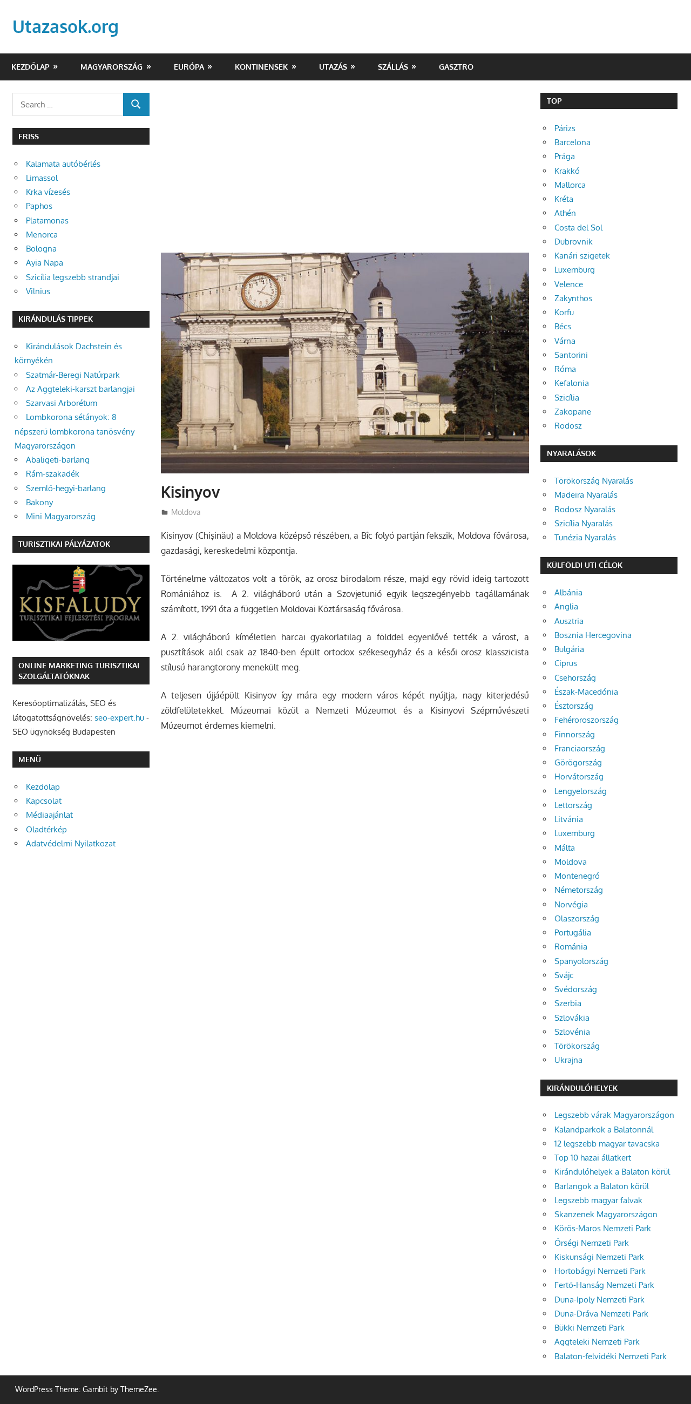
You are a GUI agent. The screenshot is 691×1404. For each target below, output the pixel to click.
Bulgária (569, 649)
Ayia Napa (44, 262)
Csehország (575, 678)
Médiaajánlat (49, 815)
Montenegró (577, 876)
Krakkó (567, 171)
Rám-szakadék (52, 474)
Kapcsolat (44, 801)
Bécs (562, 326)
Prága (564, 156)
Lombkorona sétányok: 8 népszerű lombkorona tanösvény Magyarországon (74, 431)
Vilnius (38, 291)
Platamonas (47, 220)
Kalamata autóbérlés (63, 164)
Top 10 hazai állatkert (592, 1157)
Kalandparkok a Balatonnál (603, 1129)
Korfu (564, 312)
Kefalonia (571, 383)
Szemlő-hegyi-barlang (66, 488)
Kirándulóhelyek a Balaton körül (612, 1171)
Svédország (575, 989)
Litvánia (568, 819)
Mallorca (570, 185)
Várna (564, 341)
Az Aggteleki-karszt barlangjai (80, 389)
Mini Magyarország (61, 516)
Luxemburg (574, 269)
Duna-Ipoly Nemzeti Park (599, 1299)
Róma (565, 369)
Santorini (571, 355)
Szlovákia (572, 1018)
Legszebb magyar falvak (598, 1200)
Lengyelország (580, 791)
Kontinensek (261, 66)
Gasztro (456, 66)
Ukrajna (568, 1060)
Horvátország (579, 776)
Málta (564, 848)
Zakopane (572, 411)
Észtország (573, 706)
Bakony (39, 502)
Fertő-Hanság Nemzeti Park (604, 1285)
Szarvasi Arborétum (61, 403)
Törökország (577, 1046)
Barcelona (572, 142)
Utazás (333, 66)
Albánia (568, 592)
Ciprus (565, 663)
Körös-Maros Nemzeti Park (602, 1228)
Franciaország (579, 748)
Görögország (578, 762)
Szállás (393, 66)
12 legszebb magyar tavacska (607, 1143)
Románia (570, 946)
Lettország (573, 805)
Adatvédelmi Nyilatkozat (71, 843)
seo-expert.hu (119, 718)
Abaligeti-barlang (58, 460)
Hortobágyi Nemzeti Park (600, 1271)
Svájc (563, 975)
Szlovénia (572, 1032)
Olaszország (576, 918)
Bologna (41, 248)
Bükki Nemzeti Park (589, 1327)
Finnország (574, 734)
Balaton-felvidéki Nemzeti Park (610, 1356)
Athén (565, 213)
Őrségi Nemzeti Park (591, 1243)
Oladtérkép (46, 829)
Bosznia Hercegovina (593, 635)
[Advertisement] (345, 172)
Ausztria (569, 621)
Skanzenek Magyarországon (606, 1214)
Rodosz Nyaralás (584, 509)
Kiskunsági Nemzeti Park (599, 1257)
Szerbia (567, 1003)
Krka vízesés (48, 192)
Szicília (566, 397)
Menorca (42, 234)
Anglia (566, 606)
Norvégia (571, 904)
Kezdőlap (30, 66)
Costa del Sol (578, 227)
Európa (189, 66)
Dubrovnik (573, 241)
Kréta (563, 199)
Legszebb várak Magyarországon (614, 1115)
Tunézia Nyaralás (585, 537)
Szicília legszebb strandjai (72, 277)
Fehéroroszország (586, 720)
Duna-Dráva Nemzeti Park (601, 1313)
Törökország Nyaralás (593, 481)
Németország (578, 890)
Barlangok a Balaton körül (601, 1186)
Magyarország (111, 66)
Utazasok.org (65, 26)
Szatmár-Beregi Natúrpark (73, 375)
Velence (568, 284)
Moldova (186, 512)
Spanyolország (581, 961)
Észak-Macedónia (586, 692)
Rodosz (568, 425)
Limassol (42, 178)
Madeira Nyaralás (586, 495)
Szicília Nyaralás (583, 523)
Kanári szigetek (582, 255)
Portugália (572, 932)
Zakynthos (573, 298)
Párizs (564, 128)
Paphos (39, 206)
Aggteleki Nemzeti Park (597, 1342)
